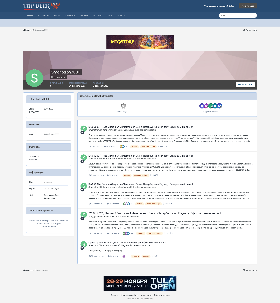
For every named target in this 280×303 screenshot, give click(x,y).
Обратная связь (162, 295)
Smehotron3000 (96, 130)
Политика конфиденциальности (136, 295)
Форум (57, 15)
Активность (43, 15)
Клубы (109, 15)
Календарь (70, 15)
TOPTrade (97, 15)
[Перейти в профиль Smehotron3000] (83, 129)
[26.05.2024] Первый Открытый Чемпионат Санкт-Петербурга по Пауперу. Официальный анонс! (141, 127)
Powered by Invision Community (140, 299)
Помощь (121, 15)
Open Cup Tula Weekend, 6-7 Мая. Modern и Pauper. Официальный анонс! (127, 242)
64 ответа (114, 256)
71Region (123, 245)
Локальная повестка (146, 130)
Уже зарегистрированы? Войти (219, 6)
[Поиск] (253, 15)
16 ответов (111, 147)
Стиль (114, 295)
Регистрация (248, 6)
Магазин (84, 15)
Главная (29, 15)
